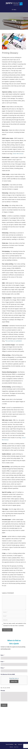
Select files (14, 681)
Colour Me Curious (18, 153)
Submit (4, 705)
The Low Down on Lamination (13, 341)
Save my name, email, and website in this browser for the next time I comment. (14, 624)
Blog (16, 744)
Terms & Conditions (9, 744)
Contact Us (20, 744)
